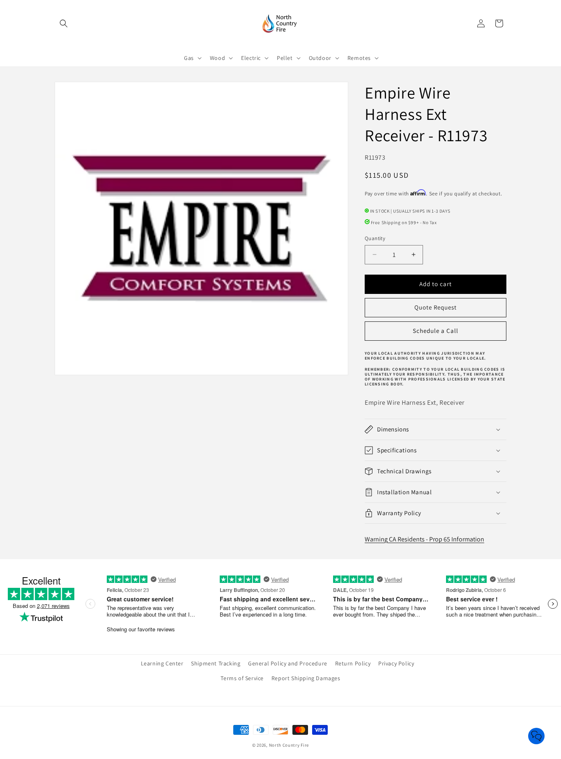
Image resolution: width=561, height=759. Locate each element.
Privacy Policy (396, 663)
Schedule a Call (435, 331)
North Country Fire (289, 745)
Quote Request (435, 307)
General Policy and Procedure (287, 663)
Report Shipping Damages (305, 678)
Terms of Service (242, 678)
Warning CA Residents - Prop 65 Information (424, 539)
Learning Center (162, 663)
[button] (64, 23)
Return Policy (353, 663)
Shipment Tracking (215, 663)
